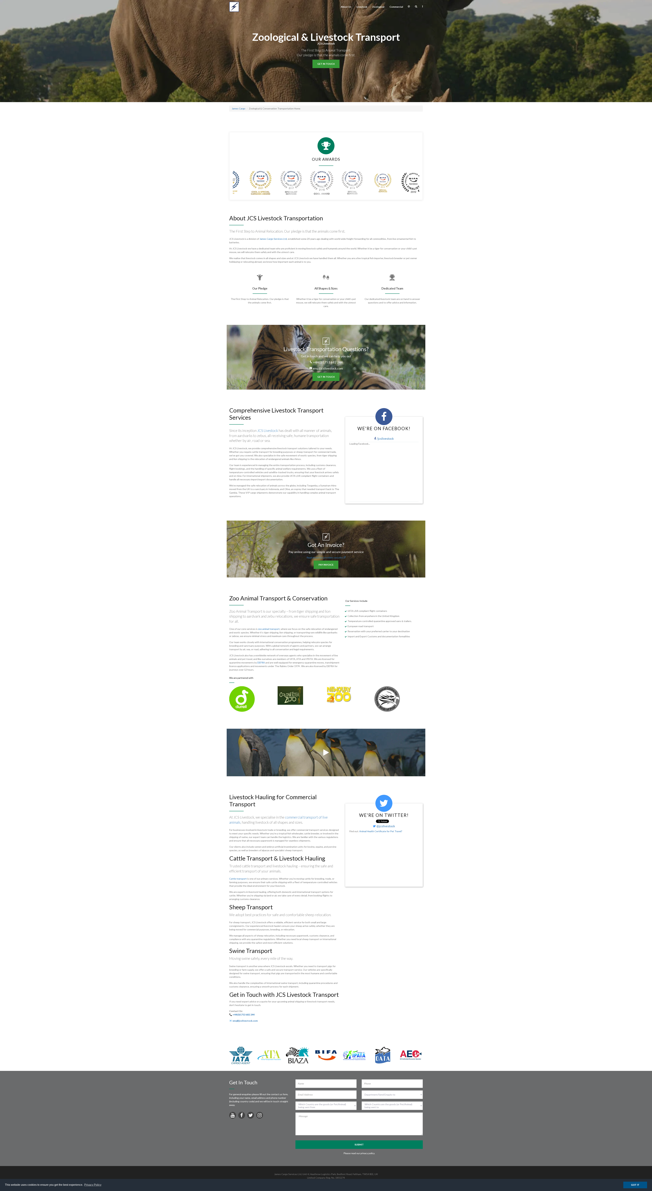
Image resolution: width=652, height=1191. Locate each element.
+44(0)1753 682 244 (328, 362)
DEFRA (261, 662)
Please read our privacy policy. (359, 1153)
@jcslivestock (385, 826)
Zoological (378, 6)
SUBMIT (359, 1144)
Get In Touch (326, 63)
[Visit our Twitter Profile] (250, 1116)
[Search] (416, 6)
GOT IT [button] (635, 1185)
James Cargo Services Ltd (273, 238)
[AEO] (411, 1054)
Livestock (361, 6)
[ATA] (269, 1054)
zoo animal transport (269, 628)
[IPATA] (354, 1054)
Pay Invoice (326, 564)
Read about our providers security (325, 557)
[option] (253, 699)
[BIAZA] (297, 1054)
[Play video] (326, 754)
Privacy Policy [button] (92, 1184)
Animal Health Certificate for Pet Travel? (380, 831)
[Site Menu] (422, 6)
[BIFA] (326, 1054)
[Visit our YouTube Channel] (232, 1116)
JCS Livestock (267, 430)
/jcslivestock (385, 438)
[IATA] (240, 1054)
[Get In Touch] (408, 6)
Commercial (396, 6)
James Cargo (238, 108)
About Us (346, 6)
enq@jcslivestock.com (328, 368)
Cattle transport (238, 878)
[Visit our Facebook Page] (241, 1116)
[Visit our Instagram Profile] (259, 1116)
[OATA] (382, 1054)
